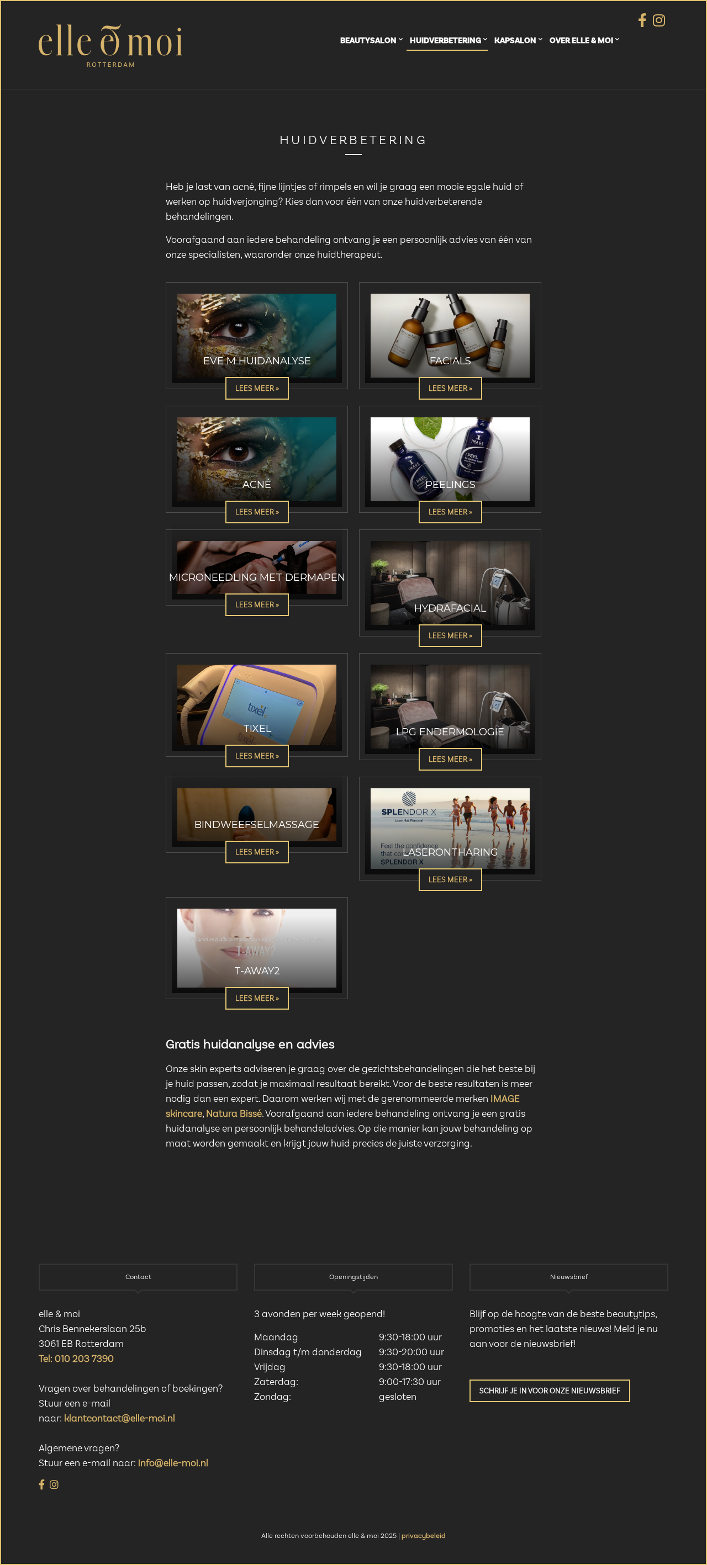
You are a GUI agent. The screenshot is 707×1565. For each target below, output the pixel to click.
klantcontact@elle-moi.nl (119, 1419)
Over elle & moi (581, 40)
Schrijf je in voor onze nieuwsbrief (549, 1391)
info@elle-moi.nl (173, 1463)
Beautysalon (368, 40)
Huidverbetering (445, 40)
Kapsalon (515, 40)
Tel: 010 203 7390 (76, 1359)
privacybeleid (424, 1536)
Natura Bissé (234, 1114)
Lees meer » (257, 388)
